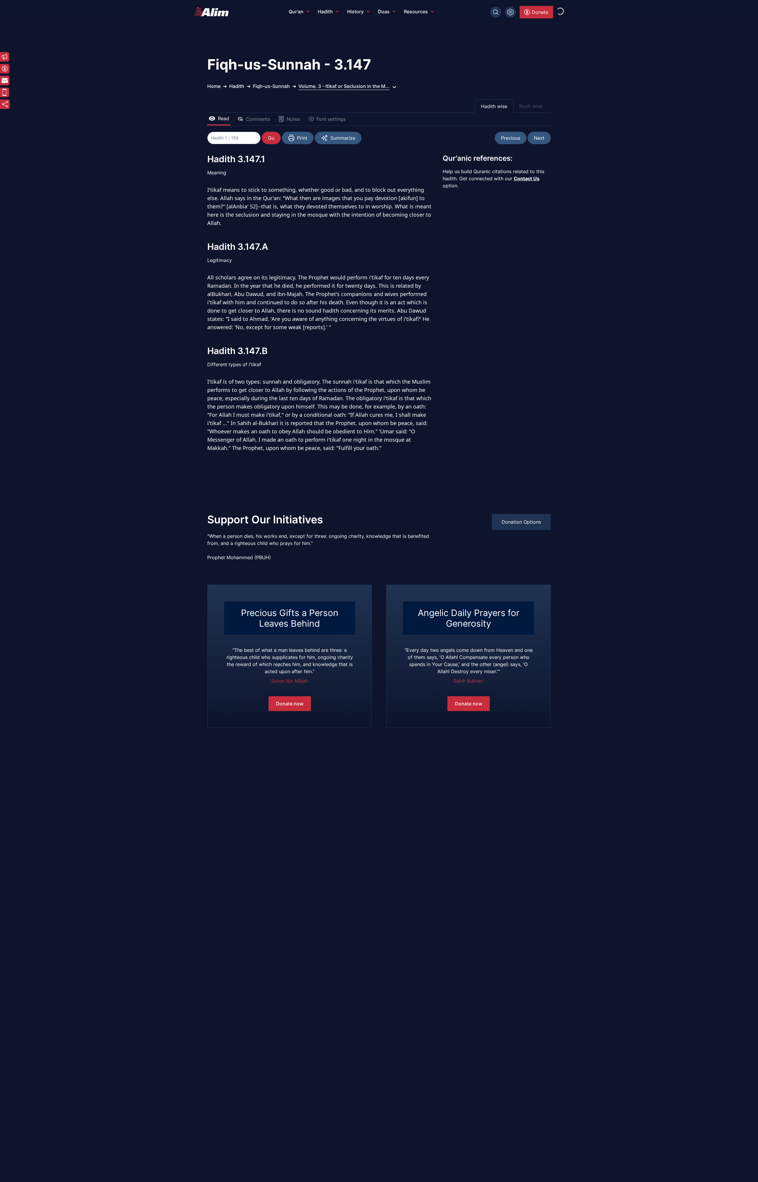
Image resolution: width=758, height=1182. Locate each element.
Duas (384, 12)
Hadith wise (494, 106)
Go (271, 138)
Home (214, 86)
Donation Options (521, 522)
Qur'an (296, 12)
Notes (293, 119)
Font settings (331, 119)
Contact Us (526, 178)
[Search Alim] (495, 12)
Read (223, 118)
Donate (540, 12)
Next (539, 138)
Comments (258, 119)
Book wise (530, 106)
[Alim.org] (213, 11)
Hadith (325, 12)
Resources (416, 12)
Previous (510, 138)
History (355, 12)
